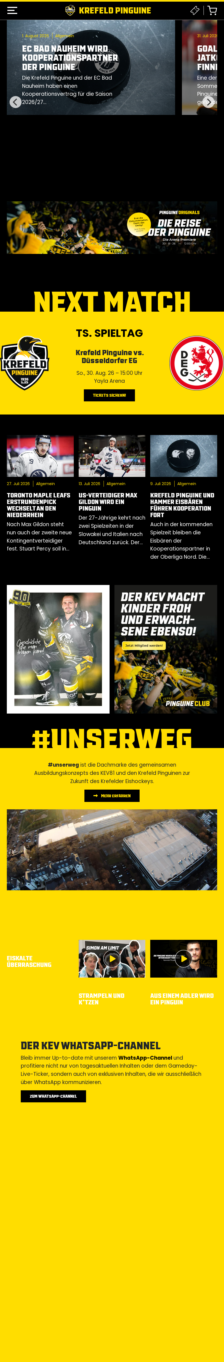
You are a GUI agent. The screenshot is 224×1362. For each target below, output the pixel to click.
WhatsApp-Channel (145, 1058)
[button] (12, 10)
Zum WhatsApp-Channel (53, 1096)
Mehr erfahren (115, 795)
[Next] (208, 102)
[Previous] (16, 102)
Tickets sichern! (109, 395)
